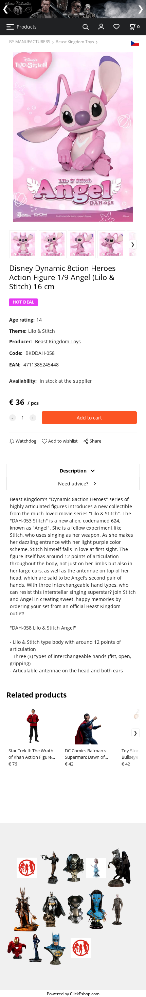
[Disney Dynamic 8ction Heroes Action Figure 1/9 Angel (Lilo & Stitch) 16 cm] (73, 136)
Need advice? (73, 483)
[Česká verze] (135, 42)
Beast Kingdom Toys (75, 41)
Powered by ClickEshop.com (73, 993)
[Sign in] (101, 26)
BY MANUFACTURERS (29, 41)
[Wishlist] (116, 27)
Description (73, 470)
